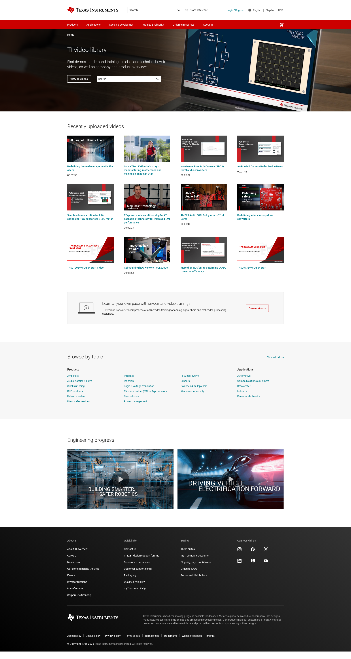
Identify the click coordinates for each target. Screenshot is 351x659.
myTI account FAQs (135, 588)
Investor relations (77, 581)
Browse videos (257, 308)
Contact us (130, 549)
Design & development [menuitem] (121, 24)
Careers (71, 555)
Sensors (185, 380)
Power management (135, 401)
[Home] (92, 10)
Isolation (129, 380)
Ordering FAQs (189, 568)
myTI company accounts (195, 555)
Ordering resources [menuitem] (183, 24)
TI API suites (188, 549)
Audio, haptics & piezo (79, 380)
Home (70, 34)
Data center (243, 386)
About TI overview (77, 549)
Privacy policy (113, 635)
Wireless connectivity (192, 391)
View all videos (79, 78)
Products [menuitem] (72, 24)
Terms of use (152, 635)
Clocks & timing (76, 386)
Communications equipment (253, 380)
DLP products (75, 391)
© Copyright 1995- (80, 643)
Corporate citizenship (79, 595)
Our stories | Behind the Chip (83, 568)
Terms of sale (132, 635)
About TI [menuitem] (208, 24)
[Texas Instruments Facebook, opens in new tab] (252, 550)
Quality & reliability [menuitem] (153, 24)
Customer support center (138, 568)
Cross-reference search (137, 562)
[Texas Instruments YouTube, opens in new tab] (266, 562)
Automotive (243, 375)
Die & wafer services (78, 401)
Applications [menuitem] (93, 24)
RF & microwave (190, 375)
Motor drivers (131, 396)
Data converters (76, 396)
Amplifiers (73, 375)
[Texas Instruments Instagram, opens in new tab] (239, 550)
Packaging (130, 575)
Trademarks (170, 635)
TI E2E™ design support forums (141, 555)
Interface (129, 375)
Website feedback (192, 635)
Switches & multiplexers (194, 386)
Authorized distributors (194, 575)
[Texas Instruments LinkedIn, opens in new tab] (239, 562)
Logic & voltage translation (139, 386)
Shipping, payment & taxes (196, 562)
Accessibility (74, 635)
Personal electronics (248, 396)
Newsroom (73, 562)
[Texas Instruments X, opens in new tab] (266, 550)
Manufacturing (75, 588)
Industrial (242, 391)
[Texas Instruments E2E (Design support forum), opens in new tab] (252, 562)
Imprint (210, 635)
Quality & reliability (134, 581)
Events (71, 575)
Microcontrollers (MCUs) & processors (145, 391)
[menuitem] (281, 24)
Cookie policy (93, 635)
